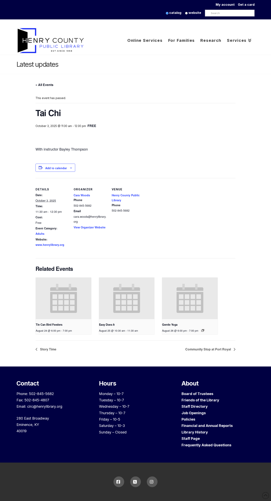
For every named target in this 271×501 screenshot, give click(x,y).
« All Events (44, 84)
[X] (135, 481)
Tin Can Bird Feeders (49, 324)
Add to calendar (56, 168)
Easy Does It (107, 324)
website (194, 13)
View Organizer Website (90, 227)
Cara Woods (82, 195)
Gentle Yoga (170, 324)
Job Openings (194, 413)
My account (227, 5)
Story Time (47, 349)
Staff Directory (195, 406)
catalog (174, 13)
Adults (40, 234)
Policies (188, 419)
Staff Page (191, 438)
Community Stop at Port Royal (208, 349)
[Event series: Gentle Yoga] (202, 330)
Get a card (246, 5)
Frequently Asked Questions (206, 445)
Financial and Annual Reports (207, 426)
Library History (195, 432)
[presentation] (63, 298)
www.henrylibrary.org (50, 245)
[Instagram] (152, 481)
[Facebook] (118, 481)
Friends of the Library (200, 400)
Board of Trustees (197, 394)
